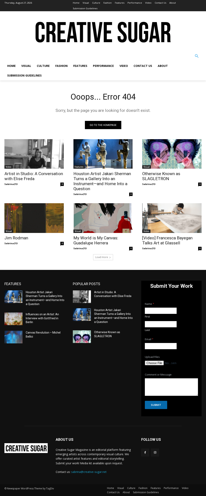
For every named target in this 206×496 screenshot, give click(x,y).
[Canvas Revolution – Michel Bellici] (13, 337)
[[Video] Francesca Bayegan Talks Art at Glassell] (172, 218)
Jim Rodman (16, 238)
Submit (156, 405)
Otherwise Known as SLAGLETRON (161, 176)
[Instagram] (155, 452)
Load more (101, 257)
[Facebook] (145, 452)
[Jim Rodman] (34, 218)
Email (149, 339)
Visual (146, 166)
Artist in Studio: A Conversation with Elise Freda (33, 176)
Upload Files (152, 357)
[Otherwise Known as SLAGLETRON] (172, 154)
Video (8, 166)
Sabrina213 (11, 184)
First (147, 316)
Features (79, 166)
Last (147, 330)
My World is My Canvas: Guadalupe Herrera (95, 240)
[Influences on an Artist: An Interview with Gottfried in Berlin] (13, 318)
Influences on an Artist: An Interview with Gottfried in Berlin (42, 318)
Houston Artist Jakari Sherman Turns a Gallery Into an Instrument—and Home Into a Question (102, 181)
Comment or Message (158, 374)
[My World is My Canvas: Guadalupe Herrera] (103, 218)
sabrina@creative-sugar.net (89, 472)
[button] (197, 56)
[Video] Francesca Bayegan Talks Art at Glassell (167, 240)
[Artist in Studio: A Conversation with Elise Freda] (34, 154)
